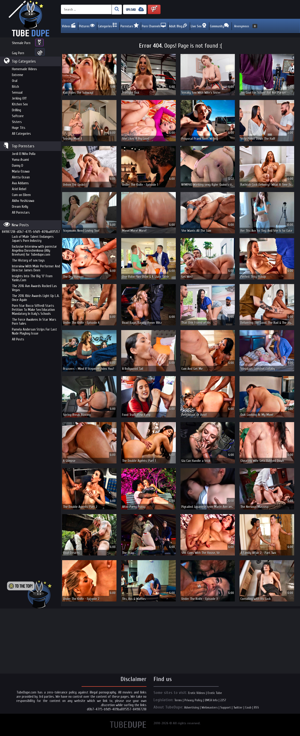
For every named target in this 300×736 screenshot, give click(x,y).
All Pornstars (21, 213)
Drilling (16, 110)
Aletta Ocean (21, 177)
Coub (248, 707)
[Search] (117, 9)
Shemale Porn (21, 43)
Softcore (18, 116)
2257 (223, 700)
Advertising (191, 707)
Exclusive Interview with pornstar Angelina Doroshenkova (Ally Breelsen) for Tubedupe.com (34, 251)
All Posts (18, 339)
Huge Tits (18, 128)
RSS (256, 707)
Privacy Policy (193, 700)
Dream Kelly (20, 207)
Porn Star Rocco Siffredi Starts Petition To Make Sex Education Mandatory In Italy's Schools (33, 310)
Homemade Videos (24, 69)
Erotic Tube (215, 693)
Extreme (17, 75)
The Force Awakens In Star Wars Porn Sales (34, 322)
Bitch (15, 87)
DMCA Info (211, 700)
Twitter (238, 707)
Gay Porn (18, 53)
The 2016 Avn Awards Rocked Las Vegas (34, 288)
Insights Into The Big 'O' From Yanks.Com (32, 278)
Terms (178, 700)
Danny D (17, 166)
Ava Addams (20, 183)
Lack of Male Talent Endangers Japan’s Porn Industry (33, 239)
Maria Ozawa (21, 171)
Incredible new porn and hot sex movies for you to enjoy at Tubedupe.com (30, 19)
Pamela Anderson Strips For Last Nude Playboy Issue (34, 331)
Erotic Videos (196, 693)
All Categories (21, 134)
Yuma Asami (20, 160)
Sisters (17, 122)
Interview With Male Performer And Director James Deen (36, 268)
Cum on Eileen (21, 195)
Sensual (17, 93)
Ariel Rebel (19, 189)
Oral (14, 81)
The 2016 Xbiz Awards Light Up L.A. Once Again (36, 298)
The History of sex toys (28, 260)
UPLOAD (131, 10)
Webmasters (210, 707)
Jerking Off (19, 98)
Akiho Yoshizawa (23, 201)
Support (225, 707)
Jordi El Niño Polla (23, 154)
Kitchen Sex (20, 104)
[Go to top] (29, 594)
